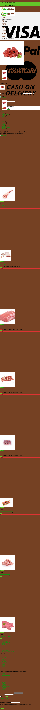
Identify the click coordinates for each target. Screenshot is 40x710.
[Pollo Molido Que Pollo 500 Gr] (7, 569)
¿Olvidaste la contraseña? (4, 698)
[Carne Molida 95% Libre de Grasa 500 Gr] (4, 79)
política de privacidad (15, 706)
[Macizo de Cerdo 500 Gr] (7, 323)
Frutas (3, 20)
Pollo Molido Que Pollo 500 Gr (5, 574)
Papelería (3, 36)
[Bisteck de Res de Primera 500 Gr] (7, 631)
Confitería (4, 21)
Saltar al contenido (3, 0)
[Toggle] (0, 135)
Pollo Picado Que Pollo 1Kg (4, 453)
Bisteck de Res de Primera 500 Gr (5, 636)
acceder (3, 142)
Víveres (3, 12)
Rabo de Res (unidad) (3, 205)
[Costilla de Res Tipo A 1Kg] (7, 386)
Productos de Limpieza (6, 31)
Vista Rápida (2, 201)
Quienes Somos (4, 643)
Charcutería (4, 17)
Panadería (4, 30)
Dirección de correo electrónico (5, 702)
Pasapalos (4, 28)
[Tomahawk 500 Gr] (5, 260)
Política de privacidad (5, 649)
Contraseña (2, 694)
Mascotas (3, 120)
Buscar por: (4, 38)
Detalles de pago (5, 648)
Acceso (7, 696)
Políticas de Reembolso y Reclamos (8, 651)
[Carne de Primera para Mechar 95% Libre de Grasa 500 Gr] (4, 74)
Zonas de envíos (4, 644)
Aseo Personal (4, 24)
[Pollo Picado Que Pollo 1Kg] (7, 449)
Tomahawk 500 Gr (3, 264)
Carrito (3, 647)
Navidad (3, 27)
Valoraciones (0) (3, 135)
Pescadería (4, 33)
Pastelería (4, 34)
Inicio (1, 65)
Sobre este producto (4, 129)
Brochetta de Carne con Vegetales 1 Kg (6, 511)
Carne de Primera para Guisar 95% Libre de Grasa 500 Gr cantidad (12, 93)
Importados (4, 23)
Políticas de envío (5, 650)
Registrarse (2, 708)
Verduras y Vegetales (6, 14)
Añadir (1, 94)
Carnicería (4, 15)
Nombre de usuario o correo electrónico (7, 692)
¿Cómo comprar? (5, 641)
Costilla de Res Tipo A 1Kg (4, 390)
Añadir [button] (1, 267)
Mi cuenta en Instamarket (6, 642)
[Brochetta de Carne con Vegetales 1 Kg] (6, 506)
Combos (3, 18)
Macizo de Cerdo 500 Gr (4, 327)
